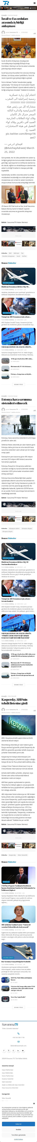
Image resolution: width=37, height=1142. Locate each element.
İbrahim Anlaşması (8, 256)
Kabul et (18, 1124)
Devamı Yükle (18, 384)
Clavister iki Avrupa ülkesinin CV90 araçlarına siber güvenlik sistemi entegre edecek (23, 988)
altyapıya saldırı (14, 528)
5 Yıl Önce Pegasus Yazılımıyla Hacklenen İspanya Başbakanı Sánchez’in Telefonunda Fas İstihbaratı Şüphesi (18, 888)
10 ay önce (19, 964)
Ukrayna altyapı (27, 528)
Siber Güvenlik (12, 696)
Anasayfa (4, 15)
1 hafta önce (19, 320)
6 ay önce (18, 893)
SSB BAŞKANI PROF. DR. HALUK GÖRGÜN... (16, 347)
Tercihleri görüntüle (18, 1135)
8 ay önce (18, 930)
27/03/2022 (24, 32)
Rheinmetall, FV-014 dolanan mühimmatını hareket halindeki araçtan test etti (22, 665)
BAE (10, 253)
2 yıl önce (14, 993)
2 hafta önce (15, 369)
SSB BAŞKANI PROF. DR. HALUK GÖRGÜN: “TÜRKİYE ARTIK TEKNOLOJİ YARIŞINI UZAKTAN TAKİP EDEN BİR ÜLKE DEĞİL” (16, 636)
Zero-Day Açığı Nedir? (18, 997)
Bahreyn (16, 253)
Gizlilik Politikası (18, 1139)
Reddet (18, 1129)
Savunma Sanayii (12, 15)
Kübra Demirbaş (9, 289)
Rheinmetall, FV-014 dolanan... (21, 366)
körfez (24, 256)
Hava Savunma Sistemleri (10, 1088)
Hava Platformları (7, 1070)
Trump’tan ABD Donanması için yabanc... (16, 317)
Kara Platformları (7, 1073)
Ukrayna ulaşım (7, 531)
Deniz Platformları (8, 1076)
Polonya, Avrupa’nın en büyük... (21, 374)
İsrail (18, 256)
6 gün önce (19, 289)
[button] (34, 1104)
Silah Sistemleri (7, 1082)
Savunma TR (14, 32)
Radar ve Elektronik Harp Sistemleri (13, 1085)
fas (22, 253)
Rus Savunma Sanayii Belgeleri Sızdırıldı (15, 962)
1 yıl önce (14, 982)
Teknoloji (6, 882)
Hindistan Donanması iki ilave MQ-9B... (15, 287)
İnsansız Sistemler (7, 1079)
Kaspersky (12, 855)
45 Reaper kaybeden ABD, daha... (22, 359)
